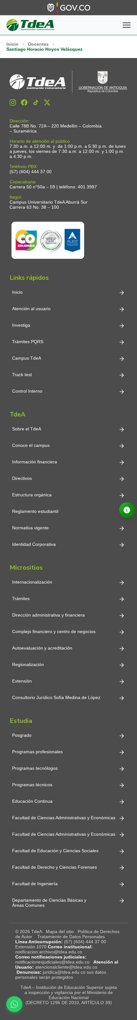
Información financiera (34, 461)
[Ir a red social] (13, 102)
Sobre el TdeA (26, 428)
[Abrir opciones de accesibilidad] (126, 510)
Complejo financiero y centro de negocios (54, 631)
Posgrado (22, 735)
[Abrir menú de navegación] (127, 25)
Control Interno (27, 391)
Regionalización (28, 664)
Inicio (17, 292)
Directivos (22, 478)
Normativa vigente (30, 527)
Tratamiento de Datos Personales (71, 936)
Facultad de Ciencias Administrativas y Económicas (63, 817)
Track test (22, 374)
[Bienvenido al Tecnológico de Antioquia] (68, 82)
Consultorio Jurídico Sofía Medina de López (56, 697)
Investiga (21, 325)
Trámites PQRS (27, 341)
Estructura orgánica (32, 494)
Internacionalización (32, 582)
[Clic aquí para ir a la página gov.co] (68, 8)
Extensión (22, 680)
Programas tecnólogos (35, 768)
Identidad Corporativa (34, 544)
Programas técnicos (32, 784)
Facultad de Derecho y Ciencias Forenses (54, 867)
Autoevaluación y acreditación (42, 648)
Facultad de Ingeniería (35, 883)
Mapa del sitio (60, 931)
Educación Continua (32, 801)
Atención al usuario (31, 308)
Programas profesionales (37, 751)
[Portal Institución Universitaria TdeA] (30, 25)
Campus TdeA (26, 358)
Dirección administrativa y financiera (48, 615)
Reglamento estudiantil (35, 511)
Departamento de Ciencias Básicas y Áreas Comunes (50, 903)
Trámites (21, 598)
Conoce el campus (31, 445)
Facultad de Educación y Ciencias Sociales (55, 850)
